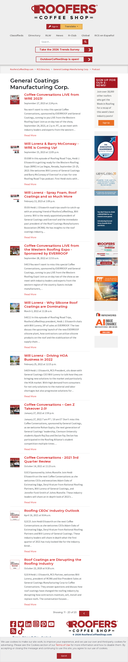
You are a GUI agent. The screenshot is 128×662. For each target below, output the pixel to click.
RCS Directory (43, 69)
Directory (34, 35)
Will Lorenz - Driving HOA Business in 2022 (46, 357)
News (59, 35)
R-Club (72, 35)
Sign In (54, 26)
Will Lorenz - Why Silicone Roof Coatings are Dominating (50, 304)
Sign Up (106, 122)
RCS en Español (104, 35)
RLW (48, 35)
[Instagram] (36, 624)
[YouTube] (51, 624)
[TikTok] (21, 631)
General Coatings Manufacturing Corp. (71, 69)
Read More (30, 135)
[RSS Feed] (13, 631)
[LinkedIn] (28, 624)
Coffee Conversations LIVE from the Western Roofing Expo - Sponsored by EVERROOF (51, 249)
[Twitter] (21, 624)
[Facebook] (13, 624)
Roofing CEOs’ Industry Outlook (51, 511)
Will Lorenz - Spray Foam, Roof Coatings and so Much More (50, 194)
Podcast (96, 69)
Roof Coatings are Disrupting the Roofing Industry (52, 561)
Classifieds (16, 35)
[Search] (85, 42)
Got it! (64, 655)
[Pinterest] (44, 624)
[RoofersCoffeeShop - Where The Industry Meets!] (64, 12)
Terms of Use (63, 645)
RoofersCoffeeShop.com (21, 69)
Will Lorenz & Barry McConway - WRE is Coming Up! (51, 145)
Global (85, 35)
